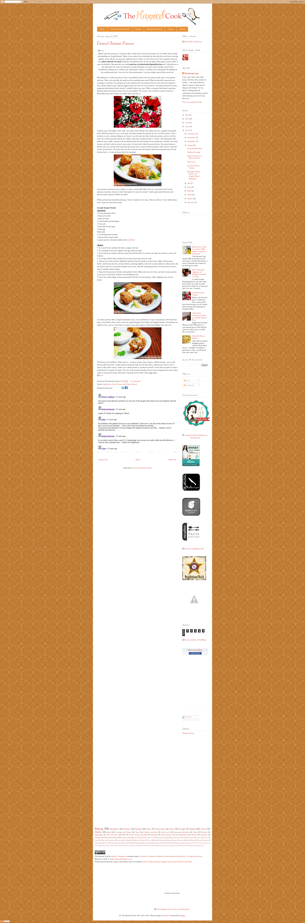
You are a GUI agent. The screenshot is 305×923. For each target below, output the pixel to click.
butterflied (130, 240)
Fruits (149, 840)
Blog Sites (197, 715)
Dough (182, 828)
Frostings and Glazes (123, 832)
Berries (204, 832)
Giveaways (98, 843)
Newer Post (103, 459)
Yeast (137, 832)
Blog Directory (192, 715)
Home (102, 29)
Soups (119, 843)
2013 (187, 122)
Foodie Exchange (203, 843)
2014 (187, 119)
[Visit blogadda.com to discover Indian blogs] (171, 909)
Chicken (161, 837)
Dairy (193, 840)
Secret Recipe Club (168, 835)
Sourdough (169, 846)
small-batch (198, 846)
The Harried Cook (191, 73)
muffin (131, 843)
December (191, 134)
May (189, 191)
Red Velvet (149, 846)
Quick (199, 837)
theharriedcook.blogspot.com (121, 859)
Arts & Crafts (193, 720)
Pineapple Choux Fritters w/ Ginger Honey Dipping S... (193, 175)
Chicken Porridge (193, 152)
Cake (96, 840)
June (189, 187)
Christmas (156, 843)
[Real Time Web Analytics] (5, 921)
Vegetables (99, 835)
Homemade (190, 837)
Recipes (138, 29)
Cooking (127, 840)
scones (181, 840)
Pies (142, 846)
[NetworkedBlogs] (195, 650)
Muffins (98, 832)
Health (197, 720)
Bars (187, 840)
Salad (155, 846)
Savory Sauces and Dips (121, 384)
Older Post (172, 459)
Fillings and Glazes (138, 840)
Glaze (103, 846)
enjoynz (166, 915)
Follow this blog (195, 653)
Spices (169, 840)
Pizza (106, 843)
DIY (194, 843)
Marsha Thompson (118, 856)
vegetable (139, 843)
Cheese (119, 840)
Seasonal (154, 835)
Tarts (176, 846)
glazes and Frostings (187, 846)
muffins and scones (124, 837)
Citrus (203, 828)
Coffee (165, 843)
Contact (171, 29)
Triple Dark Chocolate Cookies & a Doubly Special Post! (199, 316)
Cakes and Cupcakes (107, 840)
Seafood (134, 384)
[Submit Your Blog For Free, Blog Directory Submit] (186, 716)
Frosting (97, 846)
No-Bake (124, 846)
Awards (182, 29)
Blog (183, 715)
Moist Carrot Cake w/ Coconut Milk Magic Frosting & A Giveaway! (199, 250)
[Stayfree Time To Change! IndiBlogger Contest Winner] (191, 465)
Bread (109, 832)
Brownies (145, 837)
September (191, 141)
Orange (131, 846)
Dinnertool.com (188, 733)
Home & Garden (195, 718)
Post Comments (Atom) (143, 468)
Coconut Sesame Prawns (193, 166)
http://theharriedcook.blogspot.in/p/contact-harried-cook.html (168, 861)
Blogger (183, 915)
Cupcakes (203, 835)
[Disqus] (137, 422)
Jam (109, 846)
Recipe (138, 828)
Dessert (127, 828)
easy (175, 840)
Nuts (172, 828)
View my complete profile (192, 102)
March (190, 198)
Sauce (112, 843)
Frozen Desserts (203, 840)
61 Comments (135, 381)
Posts (187, 381)
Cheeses (194, 835)
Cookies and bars (150, 832)
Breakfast (114, 828)
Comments (189, 385)
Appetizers (107, 384)
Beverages (188, 843)
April (189, 195)
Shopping (187, 718)
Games (190, 718)
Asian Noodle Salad (194, 148)
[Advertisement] (191, 775)
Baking (99, 829)
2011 (187, 130)
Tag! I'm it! (191, 162)
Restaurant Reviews (154, 29)
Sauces (162, 840)
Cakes (195, 832)
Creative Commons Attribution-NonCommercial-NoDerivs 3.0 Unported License (171, 856)
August (190, 145)
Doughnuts (170, 837)
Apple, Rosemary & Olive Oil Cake (194, 157)
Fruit (148, 828)
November (191, 137)
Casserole (147, 843)
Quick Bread (108, 837)
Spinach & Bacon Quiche (198, 337)
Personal (184, 720)
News (183, 718)
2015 (187, 115)
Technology (188, 720)
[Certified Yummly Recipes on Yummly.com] (195, 438)
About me (165, 832)
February (191, 202)
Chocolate (160, 828)
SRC (123, 835)
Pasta (137, 846)
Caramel (153, 837)
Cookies (98, 837)
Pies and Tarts (112, 835)
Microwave (115, 846)
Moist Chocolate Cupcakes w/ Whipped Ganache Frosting (199, 273)
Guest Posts (180, 837)
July (189, 183)
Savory (206, 837)
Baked (193, 828)
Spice (125, 843)
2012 (187, 126)
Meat (155, 840)
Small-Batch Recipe (176, 843)
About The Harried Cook (120, 29)
